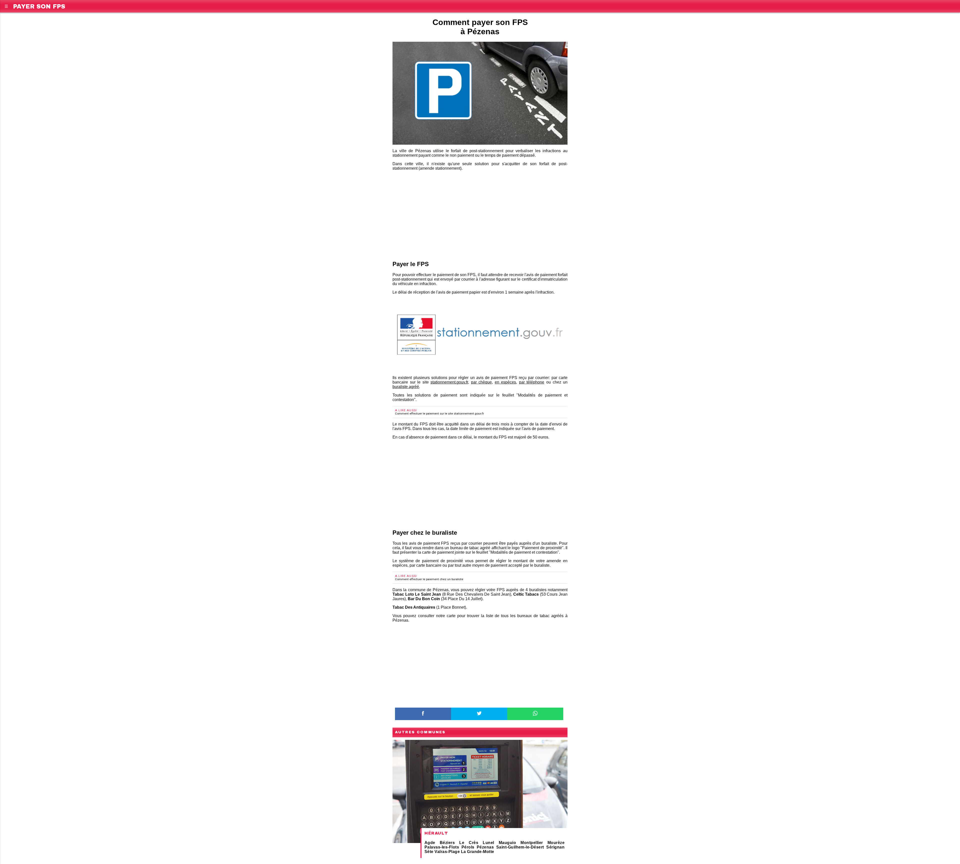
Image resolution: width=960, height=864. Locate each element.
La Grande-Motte (477, 852)
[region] (480, 215)
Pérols (468, 847)
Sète (429, 852)
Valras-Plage (447, 852)
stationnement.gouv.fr (449, 382)
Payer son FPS (39, 5)
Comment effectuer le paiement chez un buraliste (429, 579)
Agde (429, 843)
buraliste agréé (405, 387)
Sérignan (555, 847)
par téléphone (531, 382)
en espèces (505, 382)
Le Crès (468, 843)
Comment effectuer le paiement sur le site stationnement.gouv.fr (439, 413)
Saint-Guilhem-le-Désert (520, 847)
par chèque (481, 382)
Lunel (488, 843)
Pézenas (485, 847)
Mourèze (556, 843)
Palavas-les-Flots (441, 847)
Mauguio (507, 843)
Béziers (447, 843)
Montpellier (531, 843)
